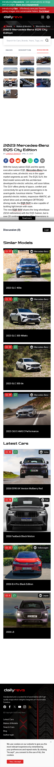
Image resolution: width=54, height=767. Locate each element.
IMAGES (9, 50)
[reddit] (18, 160)
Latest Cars (8, 719)
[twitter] (24, 160)
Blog (5, 731)
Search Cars (8, 727)
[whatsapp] (30, 160)
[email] (42, 160)
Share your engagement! (27, 4)
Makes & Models (23, 26)
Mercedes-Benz (43, 26)
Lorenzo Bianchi (13, 154)
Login (46, 230)
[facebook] (5, 160)
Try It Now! (44, 11)
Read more (27, 218)
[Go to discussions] (15, 251)
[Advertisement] (27, 121)
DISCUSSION (42, 50)
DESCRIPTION (25, 50)
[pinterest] (11, 160)
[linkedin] (36, 160)
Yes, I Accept (15, 762)
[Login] (48, 17)
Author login (8, 735)
